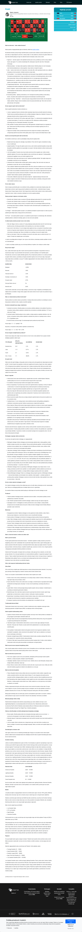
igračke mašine (35, 49)
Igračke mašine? (72, 24)
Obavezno (9, 928)
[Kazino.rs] (13, 2)
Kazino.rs (13, 893)
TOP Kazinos (69, 2)
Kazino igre (29, 2)
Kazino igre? (73, 27)
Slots (61, 2)
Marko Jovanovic (14, 12)
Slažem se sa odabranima (71, 925)
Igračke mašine (38, 2)
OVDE (33, 894)
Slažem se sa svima (71, 921)
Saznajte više (71, 928)
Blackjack (48, 2)
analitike (16, 928)
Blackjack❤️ (73, 22)
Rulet (55, 2)
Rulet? (74, 30)
